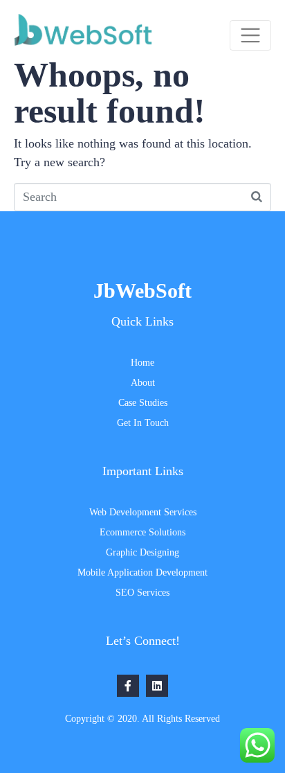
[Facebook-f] (128, 686)
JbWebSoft (142, 290)
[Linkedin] (157, 686)
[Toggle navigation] (250, 35)
